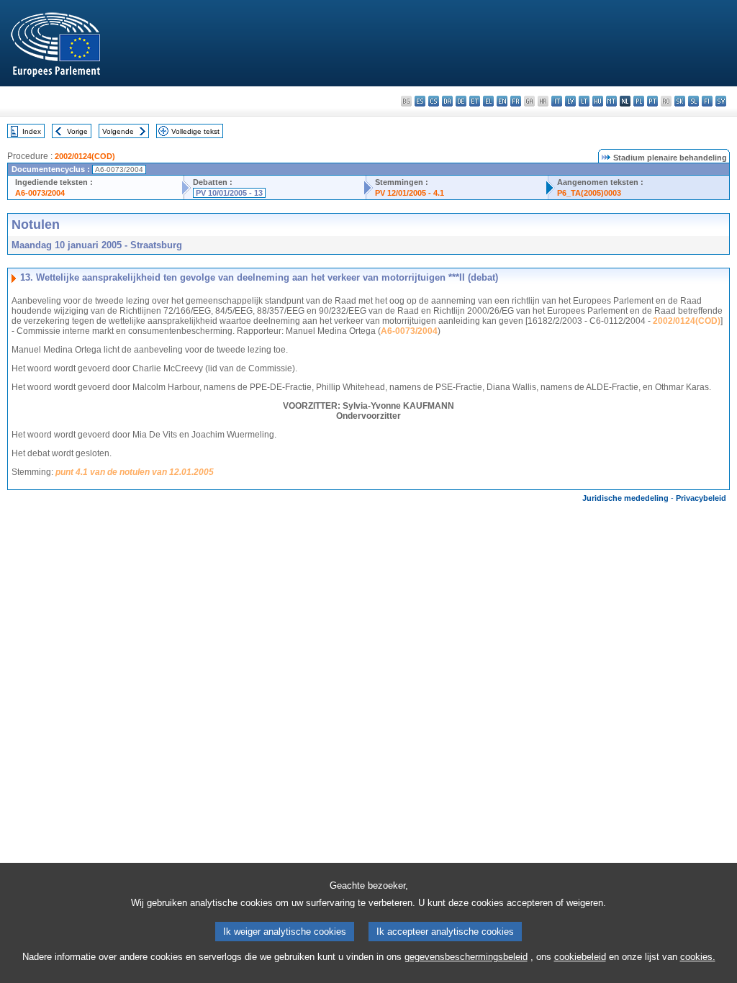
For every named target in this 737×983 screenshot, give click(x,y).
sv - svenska (720, 101)
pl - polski (638, 101)
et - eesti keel (474, 101)
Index (31, 131)
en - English (502, 101)
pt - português (652, 101)
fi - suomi (707, 101)
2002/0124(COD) (85, 156)
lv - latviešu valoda (570, 101)
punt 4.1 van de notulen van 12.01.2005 (134, 472)
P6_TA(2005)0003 (589, 193)
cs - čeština (433, 101)
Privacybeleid (701, 498)
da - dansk (447, 101)
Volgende (118, 131)
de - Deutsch (461, 101)
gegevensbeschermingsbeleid (466, 956)
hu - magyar (597, 101)
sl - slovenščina (693, 101)
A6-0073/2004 (40, 193)
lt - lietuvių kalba (584, 101)
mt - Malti (611, 101)
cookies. (697, 956)
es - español (420, 101)
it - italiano (556, 101)
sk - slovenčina (679, 101)
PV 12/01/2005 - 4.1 (409, 193)
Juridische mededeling (625, 498)
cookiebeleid (580, 956)
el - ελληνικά (488, 101)
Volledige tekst (195, 131)
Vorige (77, 131)
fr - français (515, 101)
